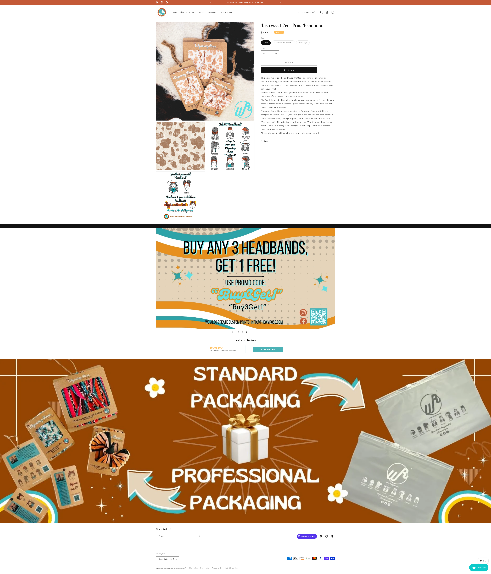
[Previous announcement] (210, 2)
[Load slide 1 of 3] (238, 332)
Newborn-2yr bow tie (285, 43)
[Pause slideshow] (259, 332)
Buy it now (289, 70)
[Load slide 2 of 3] (242, 332)
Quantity (264, 48)
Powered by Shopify (180, 568)
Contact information (231, 568)
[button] (183, 12)
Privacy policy (205, 568)
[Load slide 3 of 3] (246, 332)
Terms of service (217, 568)
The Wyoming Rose (167, 568)
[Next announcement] (280, 2)
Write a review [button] (268, 349)
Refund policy (193, 568)
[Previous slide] (232, 332)
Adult (267, 43)
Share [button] (266, 141)
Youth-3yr (304, 43)
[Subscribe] (199, 536)
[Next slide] (252, 332)
